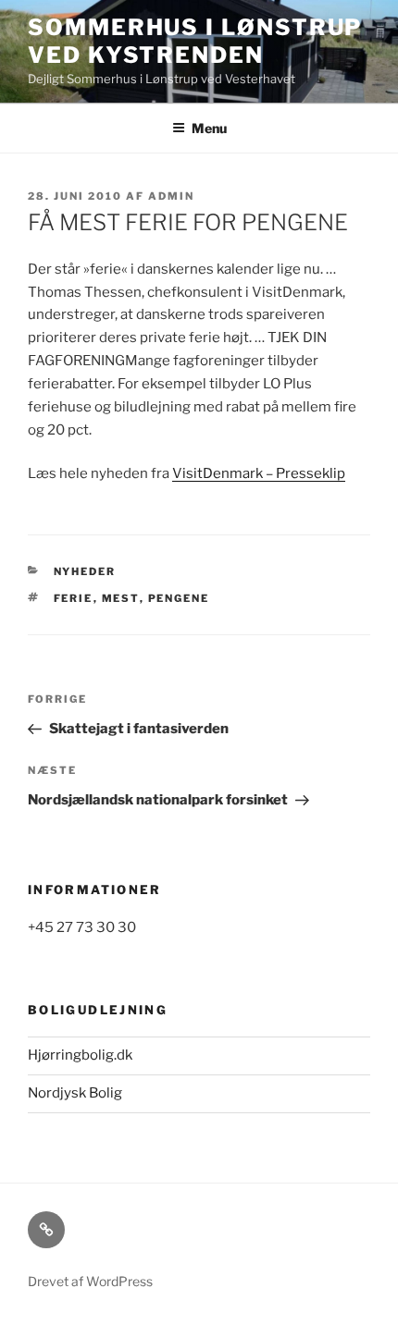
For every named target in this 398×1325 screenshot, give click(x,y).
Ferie (73, 598)
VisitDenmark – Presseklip (258, 473)
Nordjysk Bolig (75, 1093)
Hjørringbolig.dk (80, 1055)
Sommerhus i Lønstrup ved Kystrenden (195, 41)
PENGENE (179, 598)
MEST (121, 598)
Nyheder (85, 571)
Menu (209, 128)
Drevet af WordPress (90, 1281)
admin (171, 196)
